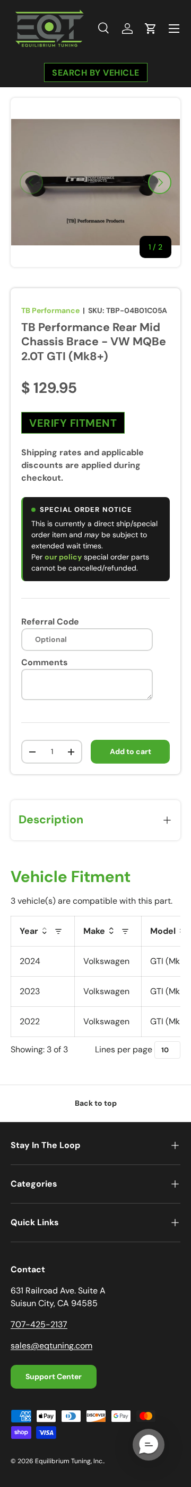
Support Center (53, 1376)
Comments (44, 662)
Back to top (96, 1103)
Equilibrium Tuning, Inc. (69, 1461)
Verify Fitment (73, 423)
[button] (150, 28)
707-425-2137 (39, 1324)
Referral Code (50, 621)
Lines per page (123, 1049)
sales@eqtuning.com (51, 1345)
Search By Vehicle (96, 72)
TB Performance (50, 310)
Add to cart (130, 751)
